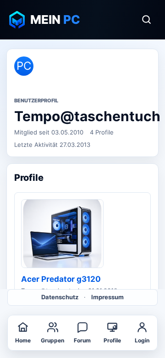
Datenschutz (59, 297)
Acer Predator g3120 (61, 279)
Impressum (107, 297)
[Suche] (146, 19)
